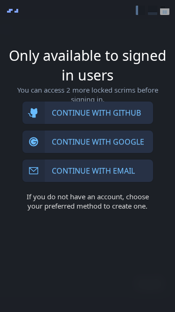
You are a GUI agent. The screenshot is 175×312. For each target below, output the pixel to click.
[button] (140, 10)
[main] (87, 156)
